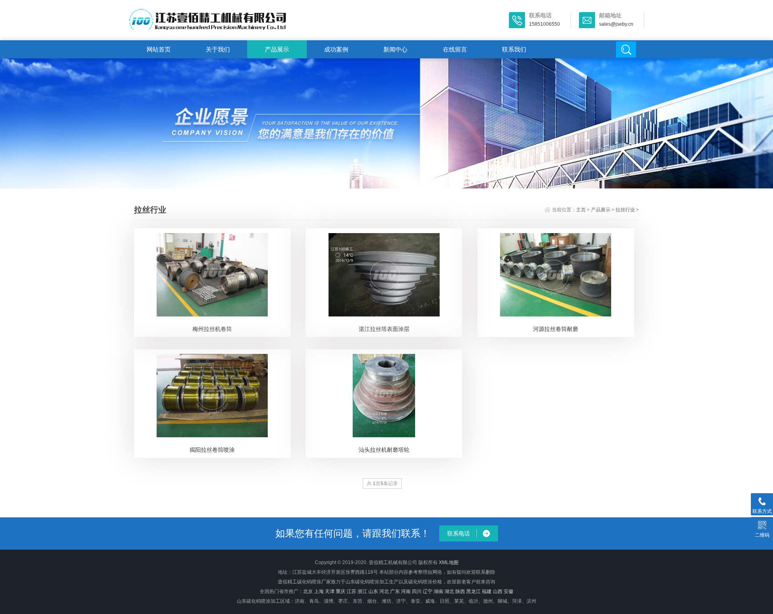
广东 (395, 591)
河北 (384, 591)
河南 (406, 591)
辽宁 (427, 591)
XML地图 (449, 562)
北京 (308, 591)
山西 (497, 591)
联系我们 (514, 49)
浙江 (362, 591)
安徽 (508, 591)
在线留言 (455, 49)
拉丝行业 (625, 210)
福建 (487, 591)
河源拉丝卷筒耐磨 (555, 329)
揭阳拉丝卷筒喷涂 (212, 450)
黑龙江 (473, 591)
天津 (330, 591)
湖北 (449, 591)
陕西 (460, 591)
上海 (319, 591)
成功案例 (336, 49)
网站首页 (159, 49)
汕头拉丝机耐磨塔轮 (384, 450)
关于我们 (218, 49)
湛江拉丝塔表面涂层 (384, 329)
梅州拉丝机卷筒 (212, 329)
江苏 (351, 591)
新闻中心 (395, 49)
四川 (417, 591)
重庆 (340, 591)
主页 (581, 210)
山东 (373, 591)
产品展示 (277, 49)
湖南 (438, 591)
